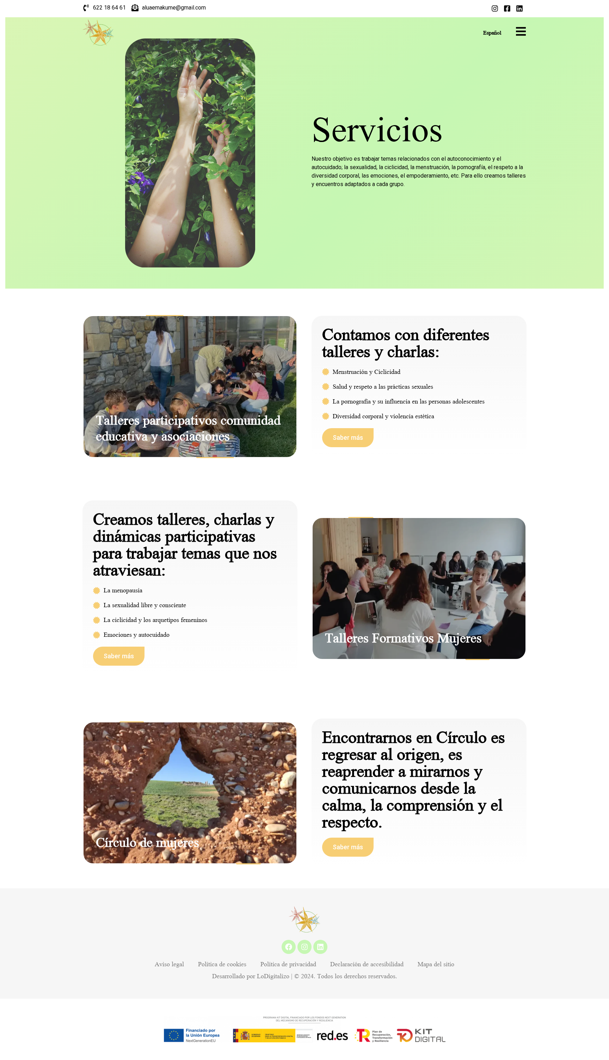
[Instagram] (304, 947)
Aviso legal (169, 964)
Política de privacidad (288, 964)
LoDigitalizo (273, 976)
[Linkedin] (320, 947)
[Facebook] (289, 947)
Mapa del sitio (436, 964)
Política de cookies (222, 964)
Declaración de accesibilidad (367, 964)
